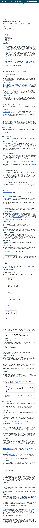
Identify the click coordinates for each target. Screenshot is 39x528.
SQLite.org (33, 524)
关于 (11, 1)
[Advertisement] (19, 12)
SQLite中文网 (6, 1)
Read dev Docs (8, 524)
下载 (15, 1)
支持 (19, 1)
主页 (10, 1)
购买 (20, 1)
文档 (13, 1)
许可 (17, 1)
